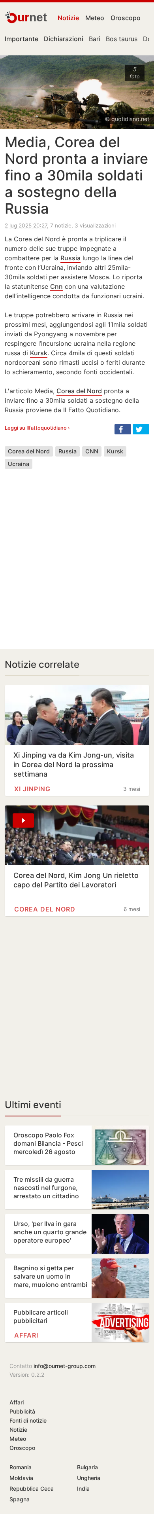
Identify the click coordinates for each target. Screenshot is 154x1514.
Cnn (56, 286)
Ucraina (18, 463)
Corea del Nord (79, 391)
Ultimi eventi (33, 1104)
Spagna (19, 1499)
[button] (123, 429)
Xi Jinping (32, 789)
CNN (91, 451)
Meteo (94, 18)
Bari (94, 39)
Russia (70, 258)
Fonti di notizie (28, 1420)
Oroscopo (126, 18)
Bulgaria (87, 1467)
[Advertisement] (77, 553)
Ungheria (88, 1477)
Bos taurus (121, 39)
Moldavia (21, 1477)
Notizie (68, 18)
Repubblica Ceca (31, 1488)
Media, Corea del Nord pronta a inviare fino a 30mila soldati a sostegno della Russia (76, 175)
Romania (20, 1467)
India (83, 1488)
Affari (26, 1335)
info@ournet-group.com (65, 1365)
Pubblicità (22, 1411)
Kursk (38, 353)
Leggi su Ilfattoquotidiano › (37, 428)
